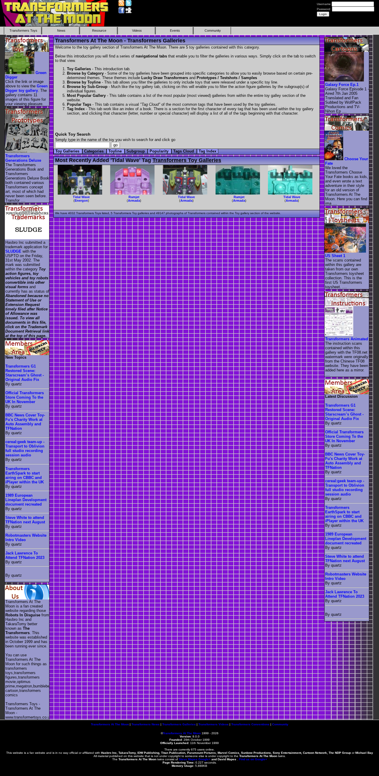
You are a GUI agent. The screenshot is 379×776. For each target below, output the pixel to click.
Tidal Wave (81, 197)
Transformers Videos (213, 724)
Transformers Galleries (179, 724)
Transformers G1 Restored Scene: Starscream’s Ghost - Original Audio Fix (24, 373)
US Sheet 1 (335, 256)
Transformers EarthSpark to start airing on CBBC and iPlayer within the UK (24, 475)
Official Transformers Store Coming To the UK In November (24, 397)
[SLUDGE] (27, 238)
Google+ (204, 759)
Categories (94, 151)
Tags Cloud (184, 151)
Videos (137, 30)
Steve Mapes (188, 759)
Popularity (160, 151)
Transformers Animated (346, 339)
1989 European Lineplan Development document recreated (25, 499)
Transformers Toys (23, 30)
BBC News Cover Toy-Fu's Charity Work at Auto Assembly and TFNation (25, 422)
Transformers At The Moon (110, 724)
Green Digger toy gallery (26, 88)
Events (175, 30)
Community (213, 30)
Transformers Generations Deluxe (23, 158)
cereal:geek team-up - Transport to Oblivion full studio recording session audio (24, 448)
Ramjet (134, 197)
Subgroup (136, 151)
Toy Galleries (68, 151)
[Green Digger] (19, 72)
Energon (81, 200)
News (61, 30)
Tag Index (207, 151)
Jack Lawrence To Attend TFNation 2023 (24, 555)
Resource (99, 30)
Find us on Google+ (253, 759)
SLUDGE (13, 251)
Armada (134, 200)
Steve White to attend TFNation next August (25, 519)
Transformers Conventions (250, 724)
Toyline (115, 151)
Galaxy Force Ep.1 (342, 84)
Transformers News (145, 724)
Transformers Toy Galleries (186, 160)
